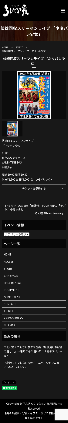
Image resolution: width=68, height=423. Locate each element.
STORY (8, 268)
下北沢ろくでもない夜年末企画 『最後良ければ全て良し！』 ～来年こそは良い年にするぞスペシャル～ (33, 351)
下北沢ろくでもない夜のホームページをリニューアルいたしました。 (33, 365)
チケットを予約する (34, 188)
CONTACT (10, 304)
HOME (5, 47)
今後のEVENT (12, 297)
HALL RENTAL (12, 283)
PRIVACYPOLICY (13, 318)
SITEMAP (9, 325)
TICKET (8, 311)
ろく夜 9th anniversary (49, 213)
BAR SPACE (11, 275)
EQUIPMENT (11, 290)
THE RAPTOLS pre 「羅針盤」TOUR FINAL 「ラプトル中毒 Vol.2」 (35, 207)
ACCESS (9, 261)
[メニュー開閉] (63, 10)
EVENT (19, 47)
